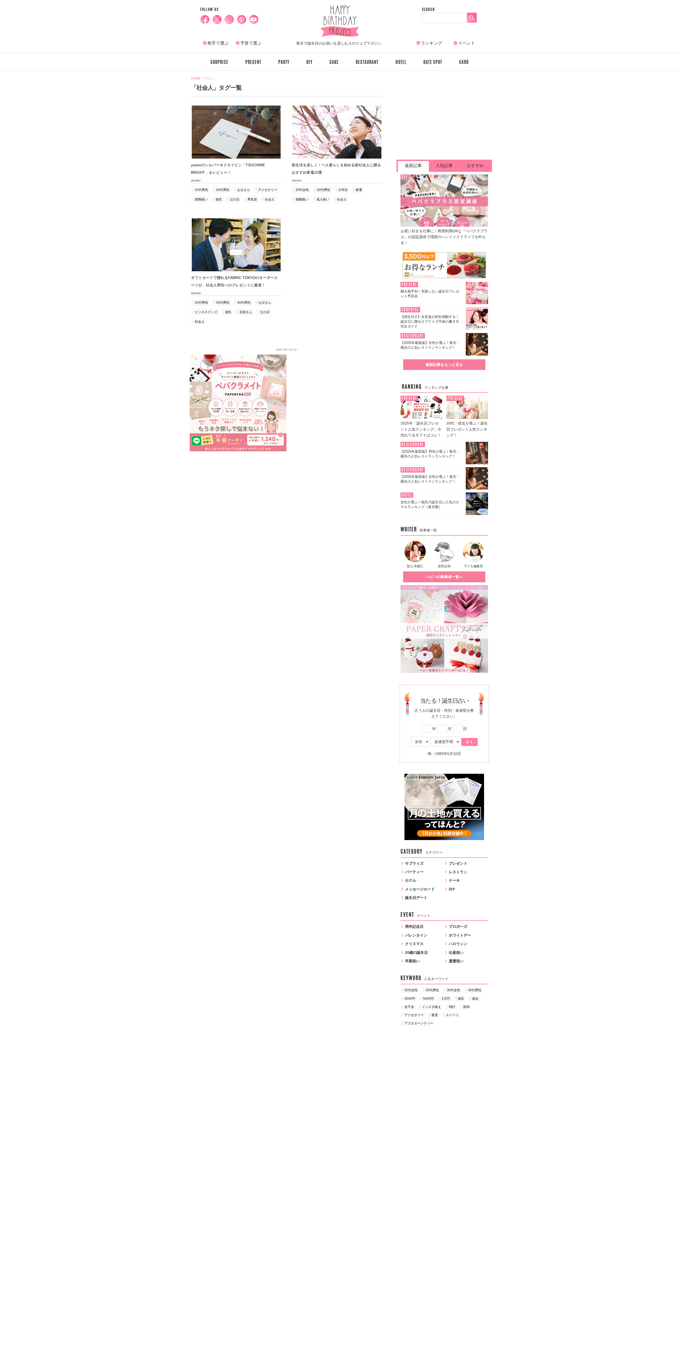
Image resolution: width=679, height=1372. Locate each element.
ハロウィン (458, 944)
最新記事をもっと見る (444, 364)
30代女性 (453, 990)
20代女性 (302, 190)
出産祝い (456, 952)
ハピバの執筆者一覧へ (444, 577)
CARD (464, 62)
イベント (466, 43)
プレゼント (458, 863)
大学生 (343, 190)
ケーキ (454, 880)
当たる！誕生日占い (444, 700)
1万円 (446, 998)
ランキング (431, 43)
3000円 (409, 998)
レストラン (458, 872)
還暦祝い (456, 961)
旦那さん (246, 312)
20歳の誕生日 (416, 952)
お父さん (243, 190)
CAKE (334, 62)
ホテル (410, 880)
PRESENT (253, 62)
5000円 (428, 998)
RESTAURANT (367, 62)
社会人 (270, 199)
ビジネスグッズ (206, 312)
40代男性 (244, 302)
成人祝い (322, 199)
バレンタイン (416, 935)
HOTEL (400, 62)
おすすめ (475, 165)
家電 (359, 190)
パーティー (414, 872)
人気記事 (444, 165)
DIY (309, 62)
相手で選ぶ (218, 43)
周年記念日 (414, 926)
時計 (452, 1007)
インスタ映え (431, 1007)
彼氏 (219, 199)
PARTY (283, 62)
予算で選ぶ (251, 43)
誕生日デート (416, 897)
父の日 (235, 199)
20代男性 (201, 190)
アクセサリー (267, 190)
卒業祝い (412, 961)
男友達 (252, 199)
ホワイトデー (460, 935)
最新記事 (413, 165)
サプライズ (414, 863)
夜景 (435, 1015)
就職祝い (201, 199)
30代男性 (222, 190)
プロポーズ (458, 926)
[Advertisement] (335, 392)
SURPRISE (219, 62)
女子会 (409, 1007)
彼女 (475, 998)
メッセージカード (420, 889)
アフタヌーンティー (418, 1023)
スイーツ (452, 1015)
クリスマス (414, 944)
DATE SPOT (432, 62)
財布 (466, 1007)
